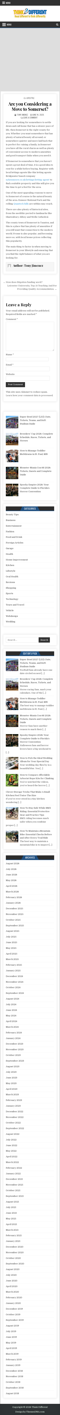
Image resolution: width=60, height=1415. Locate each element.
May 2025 (11, 948)
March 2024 (12, 1027)
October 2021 (13, 1190)
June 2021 (11, 1213)
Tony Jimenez (22, 114)
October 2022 (13, 1122)
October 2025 (13, 920)
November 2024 (14, 982)
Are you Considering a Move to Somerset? (30, 106)
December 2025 (14, 908)
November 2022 (15, 1117)
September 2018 (15, 1387)
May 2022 (11, 1151)
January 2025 (13, 970)
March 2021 (12, 1230)
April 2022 (11, 1156)
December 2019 (14, 1309)
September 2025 (15, 925)
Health (9, 554)
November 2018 (14, 1376)
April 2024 (11, 1021)
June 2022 (11, 1145)
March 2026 (12, 891)
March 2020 (12, 1292)
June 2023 (11, 1077)
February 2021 (14, 1235)
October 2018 (13, 1382)
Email (10, 364)
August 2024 (12, 998)
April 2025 (11, 953)
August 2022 (12, 1134)
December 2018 (14, 1371)
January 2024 (13, 1038)
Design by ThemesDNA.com (29, 1412)
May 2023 (11, 1083)
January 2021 (13, 1241)
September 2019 (15, 1320)
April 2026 (11, 886)
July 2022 (11, 1139)
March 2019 (12, 1354)
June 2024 (11, 1010)
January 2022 (13, 1173)
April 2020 (12, 1286)
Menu (8, 3)
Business (11, 520)
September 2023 (15, 1061)
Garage (10, 548)
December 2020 (14, 1247)
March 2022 (12, 1162)
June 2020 (11, 1280)
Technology (12, 599)
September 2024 (15, 993)
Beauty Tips (12, 514)
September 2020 (15, 1263)
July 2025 (11, 936)
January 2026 (13, 903)
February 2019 (14, 1359)
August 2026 (12, 863)
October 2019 (13, 1314)
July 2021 (11, 1207)
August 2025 (12, 931)
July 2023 (11, 1072)
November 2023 (15, 1049)
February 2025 (14, 965)
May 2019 (11, 1342)
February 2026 (14, 897)
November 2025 (15, 914)
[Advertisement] (30, 60)
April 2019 (11, 1348)
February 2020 (14, 1297)
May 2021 (11, 1218)
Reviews (10, 582)
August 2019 (12, 1325)
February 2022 (14, 1168)
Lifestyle (30, 98)
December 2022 (14, 1111)
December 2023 (14, 1044)
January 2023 (13, 1106)
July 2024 (11, 1004)
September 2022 (15, 1128)
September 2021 (15, 1196)
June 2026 (11, 874)
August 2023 (12, 1066)
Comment (12, 319)
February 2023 (14, 1100)
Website (10, 374)
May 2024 (11, 1015)
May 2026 (11, 880)
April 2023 (11, 1089)
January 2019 (13, 1365)
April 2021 (11, 1224)
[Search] (57, 25)
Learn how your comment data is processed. (29, 395)
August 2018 (12, 1393)
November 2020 (15, 1252)
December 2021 (14, 1179)
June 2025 (11, 942)
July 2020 (11, 1275)
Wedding (10, 621)
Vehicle (10, 610)
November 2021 (14, 1184)
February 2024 (14, 1032)
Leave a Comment (30, 117)
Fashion (10, 531)
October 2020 (13, 1258)
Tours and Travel (15, 604)
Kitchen (10, 565)
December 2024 (14, 976)
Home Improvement (17, 559)
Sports (9, 593)
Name (10, 354)
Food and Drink (14, 537)
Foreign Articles (14, 542)
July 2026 (11, 869)
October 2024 (13, 987)
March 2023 (12, 1094)
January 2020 (13, 1303)
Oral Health (12, 576)
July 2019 (11, 1331)
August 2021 (12, 1201)
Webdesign (12, 616)
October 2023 (13, 1055)
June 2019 (11, 1337)
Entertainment (14, 526)
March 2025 (12, 959)
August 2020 (13, 1269)
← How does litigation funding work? (22, 282)
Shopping (11, 588)
